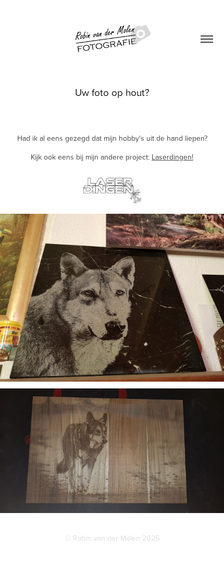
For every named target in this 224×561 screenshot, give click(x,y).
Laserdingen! (172, 157)
